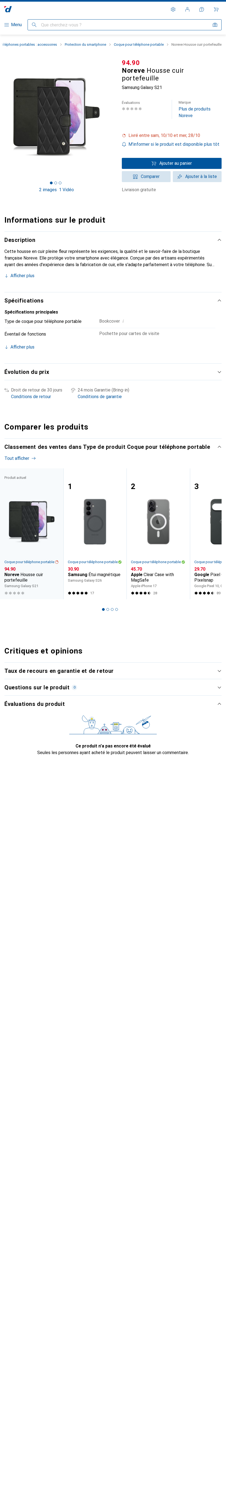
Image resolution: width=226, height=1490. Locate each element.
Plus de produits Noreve (195, 109)
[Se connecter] (187, 9)
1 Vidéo (66, 189)
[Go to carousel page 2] (107, 609)
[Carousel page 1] (103, 609)
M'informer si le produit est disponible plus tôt (173, 144)
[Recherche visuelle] (215, 24)
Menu (16, 24)
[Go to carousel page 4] (116, 609)
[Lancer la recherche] (34, 24)
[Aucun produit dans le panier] (216, 9)
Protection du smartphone (85, 44)
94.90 (131, 63)
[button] (172, 135)
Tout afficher (16, 458)
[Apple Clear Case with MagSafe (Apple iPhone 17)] (158, 534)
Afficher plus (22, 275)
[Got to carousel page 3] (60, 183)
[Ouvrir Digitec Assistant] (201, 9)
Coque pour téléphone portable (139, 44)
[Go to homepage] (8, 9)
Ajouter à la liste (201, 176)
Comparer (150, 176)
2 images (48, 189)
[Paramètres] (173, 9)
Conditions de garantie (100, 396)
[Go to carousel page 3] (112, 609)
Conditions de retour (31, 396)
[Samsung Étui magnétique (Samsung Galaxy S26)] (95, 534)
